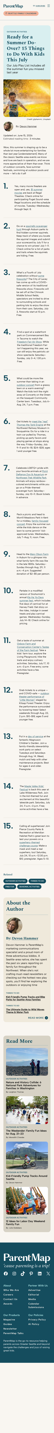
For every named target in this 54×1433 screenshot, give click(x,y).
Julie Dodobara (15, 1228)
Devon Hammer (28, 126)
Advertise (34, 1290)
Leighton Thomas (16, 1092)
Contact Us (10, 1299)
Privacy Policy (37, 1319)
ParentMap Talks (13, 1333)
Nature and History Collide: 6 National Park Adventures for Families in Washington (23, 1085)
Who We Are (11, 1290)
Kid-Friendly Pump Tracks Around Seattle (26, 1177)
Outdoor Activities (17, 32)
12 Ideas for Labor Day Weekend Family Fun (25, 1223)
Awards (8, 1303)
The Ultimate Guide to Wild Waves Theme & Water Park (25, 1011)
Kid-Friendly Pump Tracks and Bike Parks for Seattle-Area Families (25, 998)
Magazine (9, 1319)
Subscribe (40, 6)
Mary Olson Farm (39, 554)
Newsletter (10, 1328)
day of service (35, 736)
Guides (7, 1324)
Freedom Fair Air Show (29, 341)
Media (32, 1299)
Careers (8, 1294)
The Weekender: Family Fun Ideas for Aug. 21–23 (26, 1132)
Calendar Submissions (36, 1305)
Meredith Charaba (16, 1137)
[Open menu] (49, 6)
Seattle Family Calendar (22, 13)
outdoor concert (25, 385)
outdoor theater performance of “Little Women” (34, 696)
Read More (36, 1018)
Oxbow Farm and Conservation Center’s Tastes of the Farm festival (33, 647)
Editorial (33, 1294)
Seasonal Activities (29, 887)
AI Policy (33, 1324)
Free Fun (10, 887)
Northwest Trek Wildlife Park (31, 477)
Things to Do (37, 881)
